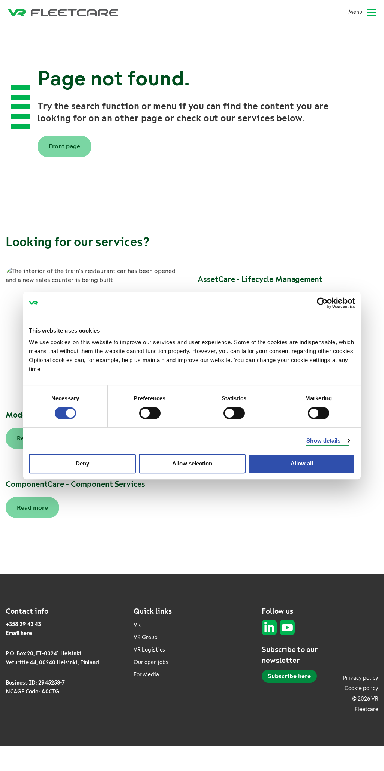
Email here (19, 633)
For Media (146, 674)
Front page (64, 146)
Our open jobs (151, 662)
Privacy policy (360, 678)
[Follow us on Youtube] (287, 627)
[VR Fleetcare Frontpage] (63, 12)
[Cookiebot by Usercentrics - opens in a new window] (322, 303)
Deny (82, 463)
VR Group (146, 637)
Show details (323, 440)
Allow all (302, 463)
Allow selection (192, 463)
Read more (32, 507)
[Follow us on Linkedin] (269, 627)
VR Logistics (149, 650)
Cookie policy (361, 688)
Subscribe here (289, 676)
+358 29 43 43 (23, 624)
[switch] (149, 413)
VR (137, 625)
